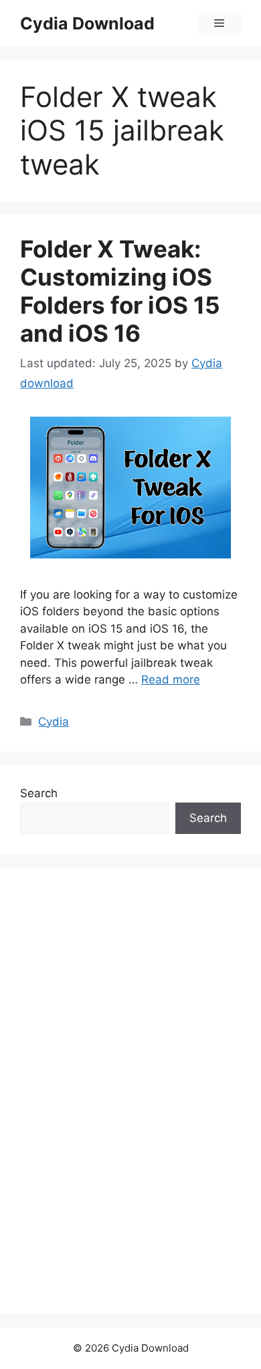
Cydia (53, 721)
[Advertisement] (120, 1088)
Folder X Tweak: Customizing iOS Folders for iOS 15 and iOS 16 (120, 291)
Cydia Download (87, 23)
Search (39, 793)
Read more (170, 679)
